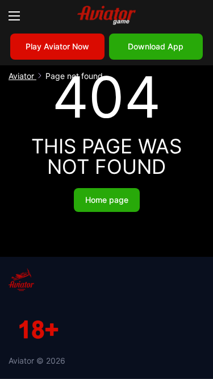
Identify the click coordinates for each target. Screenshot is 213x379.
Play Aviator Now (57, 46)
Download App (155, 46)
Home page (106, 200)
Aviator (22, 76)
